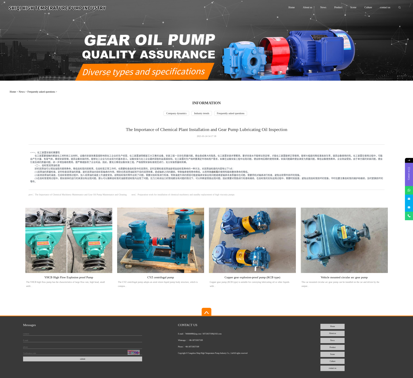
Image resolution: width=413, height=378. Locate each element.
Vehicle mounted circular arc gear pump (344, 277)
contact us (385, 7)
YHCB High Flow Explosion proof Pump (68, 277)
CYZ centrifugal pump (160, 277)
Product (338, 7)
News (323, 7)
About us (307, 7)
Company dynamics (176, 113)
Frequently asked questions (41, 91)
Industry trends (201, 113)
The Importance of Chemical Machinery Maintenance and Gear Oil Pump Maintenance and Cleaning (81, 194)
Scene (353, 7)
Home (291, 7)
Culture (368, 7)
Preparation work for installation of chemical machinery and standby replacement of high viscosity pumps (186, 194)
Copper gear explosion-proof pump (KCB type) (252, 277)
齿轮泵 (214, 172)
